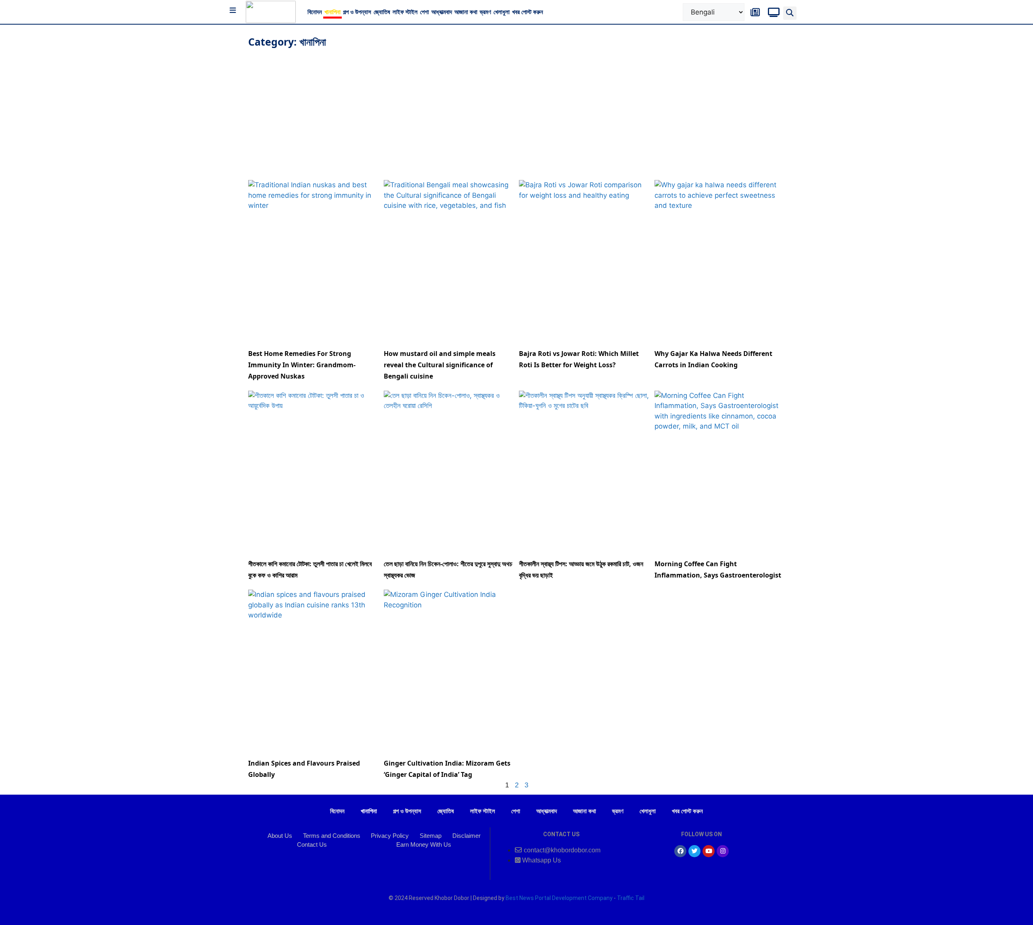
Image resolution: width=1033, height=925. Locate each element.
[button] (790, 13)
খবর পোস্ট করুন (527, 12)
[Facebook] (680, 851)
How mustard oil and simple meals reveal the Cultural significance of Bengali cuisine (440, 365)
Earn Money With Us (423, 844)
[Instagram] (723, 851)
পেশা (424, 12)
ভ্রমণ (485, 12)
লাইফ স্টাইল (405, 12)
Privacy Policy (390, 835)
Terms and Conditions (331, 835)
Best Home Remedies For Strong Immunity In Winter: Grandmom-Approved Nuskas (301, 365)
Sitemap (430, 835)
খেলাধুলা (501, 12)
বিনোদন (314, 12)
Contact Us (312, 844)
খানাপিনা (332, 12)
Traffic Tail (630, 898)
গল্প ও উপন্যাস (357, 12)
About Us (280, 835)
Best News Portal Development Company (559, 898)
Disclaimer (466, 835)
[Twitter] (694, 851)
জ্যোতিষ (382, 12)
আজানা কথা (465, 12)
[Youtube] (709, 851)
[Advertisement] (516, 111)
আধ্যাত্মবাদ (441, 12)
